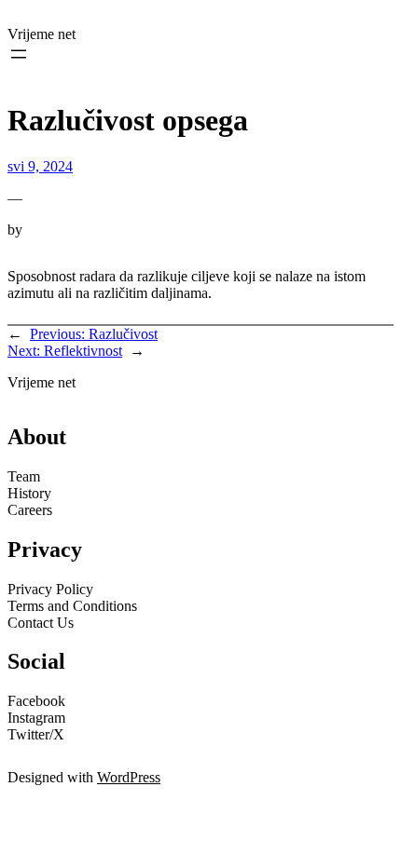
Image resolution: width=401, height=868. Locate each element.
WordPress (128, 777)
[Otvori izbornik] (18, 54)
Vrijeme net (41, 34)
